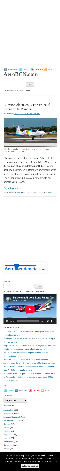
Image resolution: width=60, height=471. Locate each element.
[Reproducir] (7, 321)
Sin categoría (9, 445)
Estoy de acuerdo (30, 466)
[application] (30, 309)
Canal (38, 192)
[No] (56, 461)
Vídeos (6, 448)
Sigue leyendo (12, 188)
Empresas (7, 434)
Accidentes (8, 410)
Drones (6, 427)
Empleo (6, 431)
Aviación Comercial (11, 417)
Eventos (6, 438)
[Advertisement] (30, 34)
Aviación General (10, 420)
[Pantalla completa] (52, 321)
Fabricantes (20, 192)
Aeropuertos (8, 413)
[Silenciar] (48, 321)
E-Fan (44, 192)
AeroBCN (20, 74)
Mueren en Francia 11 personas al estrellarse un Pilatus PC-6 (29, 373)
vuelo (50, 192)
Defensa (6, 424)
